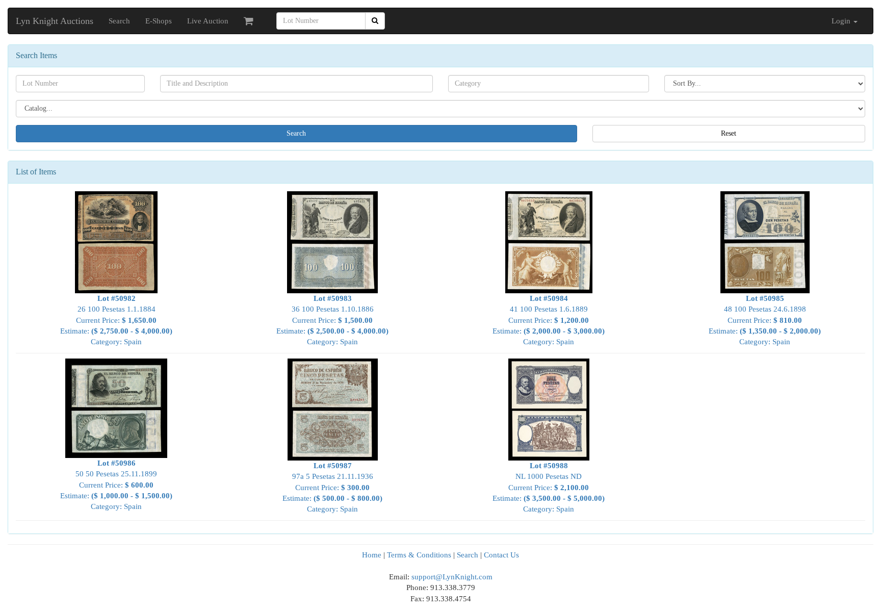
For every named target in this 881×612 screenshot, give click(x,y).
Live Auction (207, 21)
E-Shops (158, 21)
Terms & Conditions (419, 555)
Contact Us (501, 555)
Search (119, 21)
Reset (728, 133)
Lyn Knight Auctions (54, 21)
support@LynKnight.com (452, 577)
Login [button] (842, 21)
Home (371, 555)
